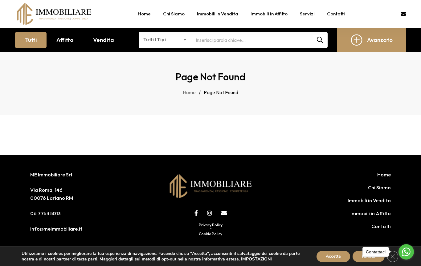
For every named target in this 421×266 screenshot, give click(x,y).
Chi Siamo (379, 187)
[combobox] (165, 40)
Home (384, 174)
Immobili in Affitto (370, 213)
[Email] (224, 213)
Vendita (103, 39)
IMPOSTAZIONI (256, 259)
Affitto (64, 39)
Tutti (31, 39)
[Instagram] (209, 213)
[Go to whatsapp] (406, 252)
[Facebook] (196, 213)
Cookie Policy (210, 234)
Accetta (333, 256)
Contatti (381, 226)
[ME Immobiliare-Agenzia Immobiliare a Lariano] (54, 14)
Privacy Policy (211, 225)
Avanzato (380, 39)
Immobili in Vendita (369, 200)
